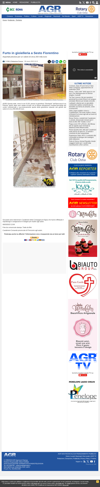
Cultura (33, 16)
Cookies (93, 458)
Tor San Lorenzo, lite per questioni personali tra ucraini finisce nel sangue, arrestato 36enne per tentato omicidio (82, 99)
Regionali (48, 16)
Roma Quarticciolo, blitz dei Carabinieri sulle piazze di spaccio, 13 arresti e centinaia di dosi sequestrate (82, 131)
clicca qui (65, 485)
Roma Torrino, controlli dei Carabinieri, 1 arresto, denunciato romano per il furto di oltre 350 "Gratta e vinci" (82, 120)
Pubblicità (76, 458)
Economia (18, 16)
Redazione (60, 458)
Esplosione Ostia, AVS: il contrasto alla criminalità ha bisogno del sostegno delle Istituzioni (82, 137)
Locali (40, 16)
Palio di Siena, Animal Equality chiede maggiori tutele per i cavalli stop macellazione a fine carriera (82, 143)
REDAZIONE (24, 2)
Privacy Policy (85, 458)
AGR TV (80, 16)
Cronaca (10, 16)
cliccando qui (35, 483)
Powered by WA (91, 464)
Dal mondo (86, 456)
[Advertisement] (50, 35)
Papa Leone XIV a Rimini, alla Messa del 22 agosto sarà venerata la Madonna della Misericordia (82, 125)
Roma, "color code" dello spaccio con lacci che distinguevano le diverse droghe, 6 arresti (82, 93)
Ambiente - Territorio (15, 20)
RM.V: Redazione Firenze (15, 61)
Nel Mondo (66, 16)
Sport (73, 16)
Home (5, 20)
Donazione (89, 16)
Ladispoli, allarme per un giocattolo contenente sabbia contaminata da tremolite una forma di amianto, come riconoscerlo (82, 105)
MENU (8, 2)
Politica (26, 16)
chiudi (68, 483)
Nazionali (56, 16)
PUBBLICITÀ (35, 2)
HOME (15, 2)
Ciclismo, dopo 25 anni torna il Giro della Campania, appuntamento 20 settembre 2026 (81, 87)
